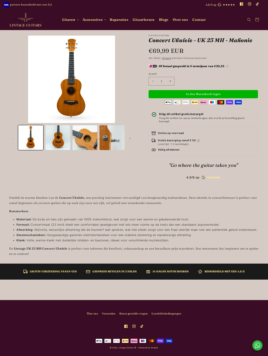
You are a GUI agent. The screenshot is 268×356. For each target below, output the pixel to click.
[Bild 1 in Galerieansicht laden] (30, 137)
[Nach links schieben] (13, 139)
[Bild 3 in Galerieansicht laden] (85, 137)
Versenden (108, 313)
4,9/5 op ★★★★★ (220, 4)
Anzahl (153, 73)
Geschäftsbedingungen (166, 313)
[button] (70, 19)
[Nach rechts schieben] (130, 139)
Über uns (92, 313)
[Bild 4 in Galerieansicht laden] (112, 137)
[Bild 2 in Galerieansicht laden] (58, 137)
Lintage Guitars (126, 348)
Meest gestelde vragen (133, 313)
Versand (166, 58)
